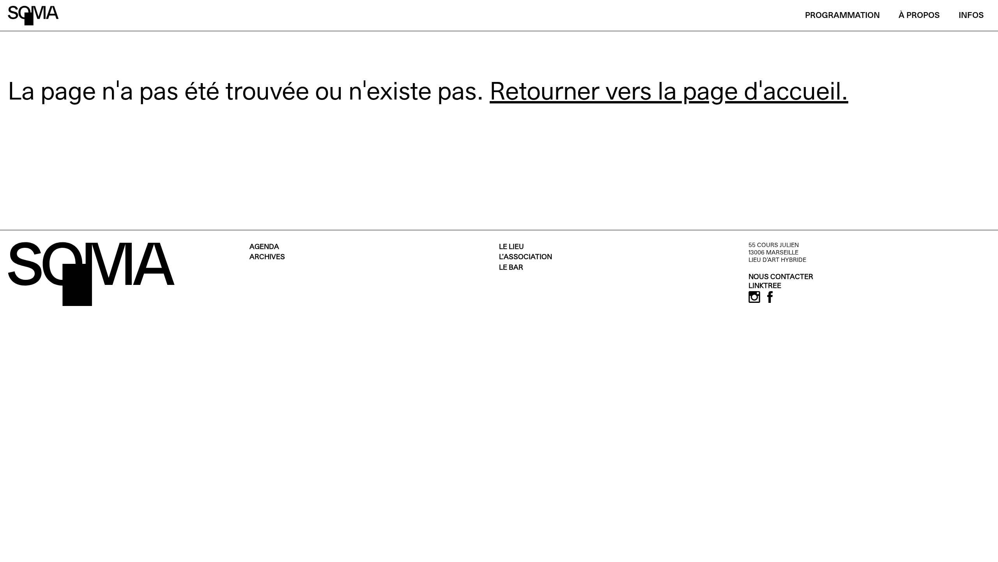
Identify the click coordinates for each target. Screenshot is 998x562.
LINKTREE (764, 286)
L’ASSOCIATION (525, 257)
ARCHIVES (267, 257)
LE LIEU (511, 247)
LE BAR (511, 268)
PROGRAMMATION (842, 16)
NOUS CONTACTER (780, 277)
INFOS (971, 16)
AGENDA (264, 247)
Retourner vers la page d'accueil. (669, 93)
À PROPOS (919, 16)
